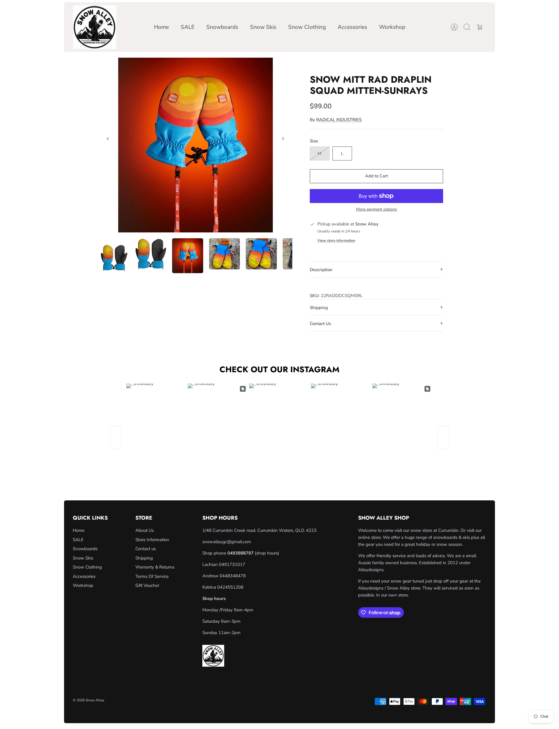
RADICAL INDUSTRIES (339, 120)
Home (161, 27)
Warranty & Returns (154, 567)
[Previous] (107, 138)
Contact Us (320, 323)
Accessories (352, 27)
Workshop (392, 27)
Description (321, 270)
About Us (144, 530)
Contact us (145, 549)
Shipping (319, 307)
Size (314, 141)
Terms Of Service (152, 576)
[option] (195, 145)
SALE (187, 27)
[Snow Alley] (94, 27)
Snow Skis (263, 27)
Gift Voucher (147, 585)
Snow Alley (95, 700)
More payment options (376, 209)
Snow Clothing (307, 27)
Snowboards (222, 27)
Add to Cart (376, 176)
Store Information (152, 540)
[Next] (283, 138)
